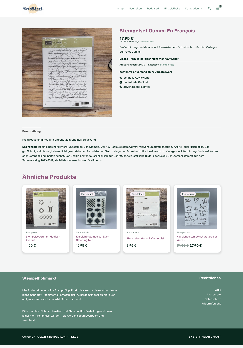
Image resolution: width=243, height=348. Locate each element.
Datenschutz (213, 299)
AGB (218, 290)
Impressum (214, 294)
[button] (200, 8)
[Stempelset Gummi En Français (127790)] (67, 72)
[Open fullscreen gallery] (108, 113)
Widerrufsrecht (211, 303)
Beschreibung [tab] (31, 131)
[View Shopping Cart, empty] (218, 9)
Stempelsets (167, 64)
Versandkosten (147, 41)
